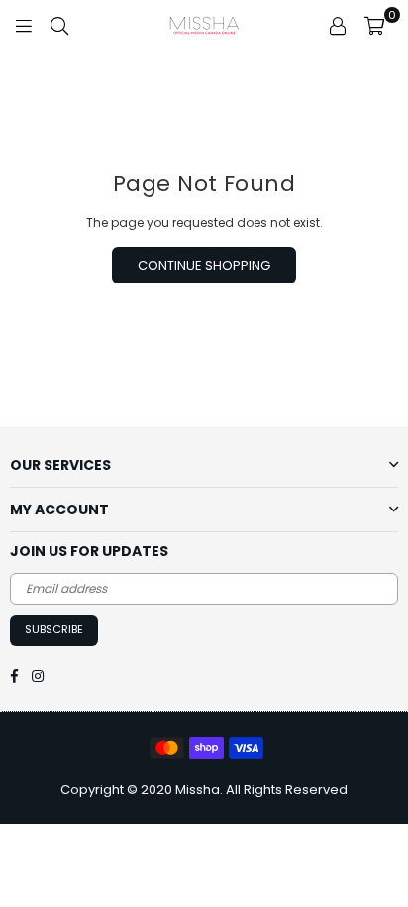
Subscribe (54, 629)
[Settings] (338, 25)
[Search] (59, 25)
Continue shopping (204, 265)
